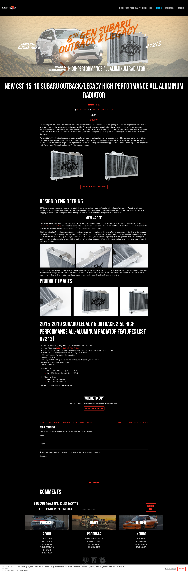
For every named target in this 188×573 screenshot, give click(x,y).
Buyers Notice (141, 542)
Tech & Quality (47, 542)
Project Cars (169, 8)
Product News (94, 104)
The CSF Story (124, 8)
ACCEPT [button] (181, 569)
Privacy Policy (47, 553)
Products (158, 8)
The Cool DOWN (147, 8)
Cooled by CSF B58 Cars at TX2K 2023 (132, 422)
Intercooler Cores (94, 544)
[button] (67, 165)
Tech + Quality (135, 8)
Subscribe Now (150, 507)
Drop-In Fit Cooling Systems (94, 539)
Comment (44, 456)
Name (42, 435)
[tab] (86, 317)
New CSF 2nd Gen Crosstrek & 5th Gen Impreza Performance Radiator (67, 422)
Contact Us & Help (141, 544)
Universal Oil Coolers (94, 542)
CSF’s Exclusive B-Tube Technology (69, 348)
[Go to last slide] (41, 301)
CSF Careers (47, 550)
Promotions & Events (47, 547)
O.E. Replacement (94, 547)
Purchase (181, 8)
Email (42, 444)
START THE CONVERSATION (102, 110)
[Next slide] (146, 301)
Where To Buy (141, 539)
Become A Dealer (141, 547)
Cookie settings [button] (170, 569)
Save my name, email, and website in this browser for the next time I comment (71, 452)
